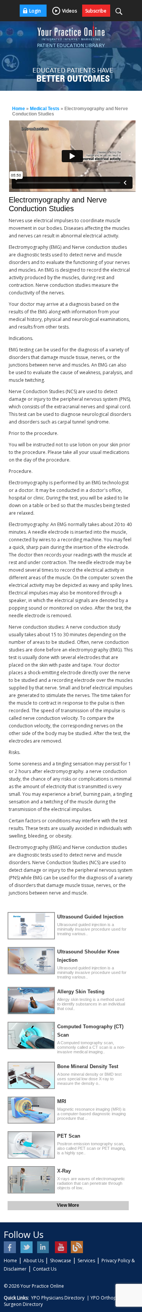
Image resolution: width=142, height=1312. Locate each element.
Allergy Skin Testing (81, 991)
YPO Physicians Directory (57, 1298)
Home (18, 108)
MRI (61, 1101)
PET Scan (68, 1136)
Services (86, 1260)
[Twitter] (27, 1247)
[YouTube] (60, 1247)
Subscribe (95, 11)
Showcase (60, 1260)
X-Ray (64, 1171)
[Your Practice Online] (71, 30)
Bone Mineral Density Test (87, 1066)
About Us (33, 1260)
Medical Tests (44, 108)
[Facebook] (10, 1247)
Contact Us (44, 1269)
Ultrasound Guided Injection (90, 917)
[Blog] (77, 1247)
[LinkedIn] (43, 1247)
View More (68, 1205)
